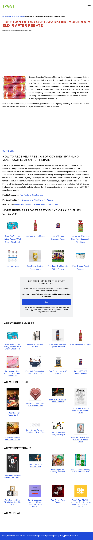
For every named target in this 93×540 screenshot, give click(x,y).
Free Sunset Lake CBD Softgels (58, 372)
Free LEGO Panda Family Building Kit (57, 434)
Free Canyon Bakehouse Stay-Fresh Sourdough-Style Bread (80, 239)
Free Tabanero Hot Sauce (35, 236)
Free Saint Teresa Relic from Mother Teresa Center (80, 439)
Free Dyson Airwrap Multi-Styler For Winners (35, 200)
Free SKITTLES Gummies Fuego (80, 372)
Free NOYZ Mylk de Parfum (35, 346)
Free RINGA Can (12, 266)
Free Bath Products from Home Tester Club (35, 372)
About (67, 536)
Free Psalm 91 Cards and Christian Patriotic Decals (80, 410)
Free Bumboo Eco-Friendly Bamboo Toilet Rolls (13, 502)
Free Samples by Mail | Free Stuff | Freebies (38, 536)
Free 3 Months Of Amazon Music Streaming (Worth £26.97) (35, 503)
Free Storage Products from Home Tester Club (35, 431)
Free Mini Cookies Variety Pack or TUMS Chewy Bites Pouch (12, 239)
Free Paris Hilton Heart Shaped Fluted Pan (35, 404)
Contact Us (74, 536)
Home (4, 16)
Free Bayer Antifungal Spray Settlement (57, 346)
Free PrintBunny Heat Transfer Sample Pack (12, 477)
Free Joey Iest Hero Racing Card (12, 414)
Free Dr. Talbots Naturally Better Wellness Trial (80, 470)
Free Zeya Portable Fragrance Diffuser (12, 438)
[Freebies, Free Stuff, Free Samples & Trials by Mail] (8, 7)
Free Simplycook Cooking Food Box (57, 470)
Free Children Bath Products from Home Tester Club (12, 373)
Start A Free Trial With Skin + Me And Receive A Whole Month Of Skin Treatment (80, 503)
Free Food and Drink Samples (16, 16)
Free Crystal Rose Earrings (58, 501)
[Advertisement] (46, 54)
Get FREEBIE (8, 151)
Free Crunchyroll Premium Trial (35, 465)
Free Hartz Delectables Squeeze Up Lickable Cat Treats (36, 205)
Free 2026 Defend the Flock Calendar (57, 400)
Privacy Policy (59, 536)
